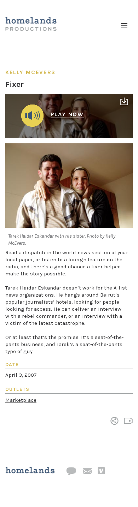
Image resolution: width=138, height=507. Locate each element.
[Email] (87, 471)
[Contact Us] (71, 471)
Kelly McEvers (30, 72)
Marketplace (20, 400)
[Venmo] (101, 471)
